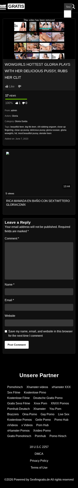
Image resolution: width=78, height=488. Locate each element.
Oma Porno (29, 414)
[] (67, 14)
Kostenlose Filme (18, 397)
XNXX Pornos (60, 403)
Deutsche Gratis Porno (48, 397)
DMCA (39, 453)
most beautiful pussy (28, 133)
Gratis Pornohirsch (19, 436)
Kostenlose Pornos (19, 419)
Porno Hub (61, 419)
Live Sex (63, 414)
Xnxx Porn (40, 403)
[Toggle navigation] (3, 6)
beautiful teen (17, 127)
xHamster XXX (61, 387)
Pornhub (40, 436)
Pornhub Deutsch (18, 408)
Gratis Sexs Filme (18, 403)
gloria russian (53, 130)
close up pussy (22, 130)
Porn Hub (42, 425)
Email (9, 300)
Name (9, 284)
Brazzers (13, 414)
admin (14, 110)
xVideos (12, 425)
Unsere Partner (39, 375)
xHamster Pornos (18, 430)
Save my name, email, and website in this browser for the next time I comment (40, 333)
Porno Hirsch (58, 436)
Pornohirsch (15, 387)
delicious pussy (37, 130)
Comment (12, 238)
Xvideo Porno (42, 430)
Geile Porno (43, 419)
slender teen (45, 133)
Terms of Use (39, 467)
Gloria (15, 116)
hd (16, 133)
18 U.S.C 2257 (39, 446)
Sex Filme (13, 392)
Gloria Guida (21, 121)
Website (10, 315)
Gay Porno (47, 414)
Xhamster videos (37, 387)
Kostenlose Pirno (35, 392)
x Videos (27, 425)
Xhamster (39, 408)
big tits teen (30, 127)
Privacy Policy (39, 460)
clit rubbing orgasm (46, 127)
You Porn (55, 408)
